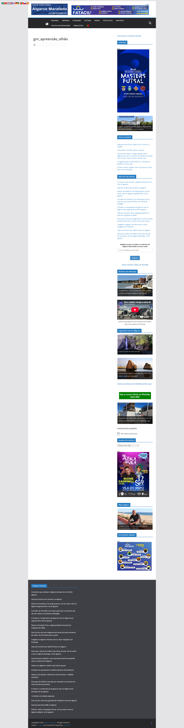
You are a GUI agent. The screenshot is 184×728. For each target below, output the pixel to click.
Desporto (120, 20)
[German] (16, 3)
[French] (14, 3)
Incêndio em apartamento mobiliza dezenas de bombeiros (52, 670)
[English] (11, 3)
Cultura (87, 20)
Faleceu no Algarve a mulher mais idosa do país (48, 665)
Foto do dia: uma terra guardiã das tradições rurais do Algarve (54, 700)
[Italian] (19, 3)
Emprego (65, 20)
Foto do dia (108, 20)
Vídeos (97, 20)
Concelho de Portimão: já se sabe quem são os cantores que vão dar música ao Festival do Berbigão (133, 201)
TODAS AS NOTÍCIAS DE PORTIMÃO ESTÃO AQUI (134, 384)
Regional (55, 20)
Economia (77, 20)
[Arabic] (3, 3)
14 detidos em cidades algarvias (42, 696)
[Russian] (25, 3)
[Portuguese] (87, 25)
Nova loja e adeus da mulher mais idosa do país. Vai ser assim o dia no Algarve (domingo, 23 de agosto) (134, 236)
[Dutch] (8, 3)
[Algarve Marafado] (47, 23)
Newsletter (78, 26)
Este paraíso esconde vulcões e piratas (130, 150)
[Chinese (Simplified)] (5, 3)
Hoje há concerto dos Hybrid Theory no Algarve (133, 230)
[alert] (135, 433)
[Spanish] (28, 3)
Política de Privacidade (60, 26)
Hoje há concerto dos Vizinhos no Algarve (131, 188)
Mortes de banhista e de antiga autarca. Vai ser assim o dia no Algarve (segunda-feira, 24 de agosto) (133, 193)
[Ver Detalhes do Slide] (135, 123)
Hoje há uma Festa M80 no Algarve (43, 705)
